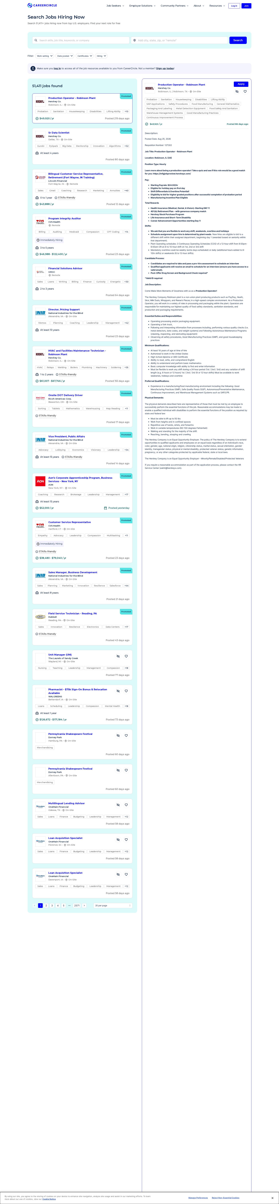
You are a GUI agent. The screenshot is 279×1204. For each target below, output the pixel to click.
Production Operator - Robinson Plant (71, 98)
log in (57, 68)
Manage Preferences (198, 1198)
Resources (215, 5)
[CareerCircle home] (42, 6)
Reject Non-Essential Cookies (225, 1198)
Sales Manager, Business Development (72, 572)
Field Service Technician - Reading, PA (72, 613)
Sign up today (165, 68)
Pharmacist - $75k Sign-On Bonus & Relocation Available (77, 691)
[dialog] (139, 1198)
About (197, 5)
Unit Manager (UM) (60, 654)
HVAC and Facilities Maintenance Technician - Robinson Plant (77, 352)
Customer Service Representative (69, 522)
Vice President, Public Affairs (66, 436)
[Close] (272, 1198)
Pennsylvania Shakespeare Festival (70, 734)
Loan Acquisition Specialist (65, 838)
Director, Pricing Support (64, 309)
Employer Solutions (140, 5)
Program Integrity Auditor (64, 218)
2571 (76, 905)
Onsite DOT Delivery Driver (65, 395)
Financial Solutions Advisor (65, 268)
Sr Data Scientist (58, 132)
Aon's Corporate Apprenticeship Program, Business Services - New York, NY (80, 479)
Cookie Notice (49, 1199)
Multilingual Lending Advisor (66, 803)
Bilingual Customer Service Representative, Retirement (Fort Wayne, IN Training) (75, 175)
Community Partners (173, 5)
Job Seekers (114, 5)
